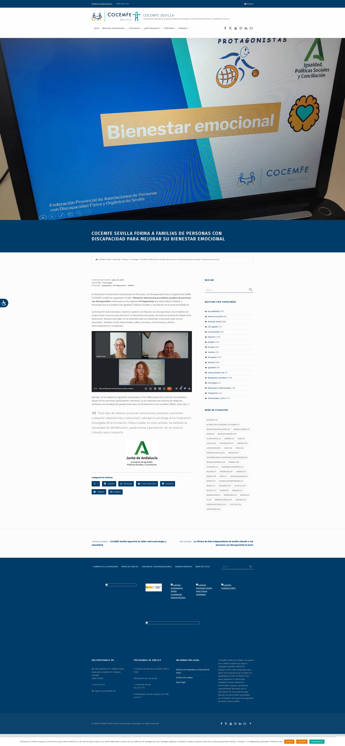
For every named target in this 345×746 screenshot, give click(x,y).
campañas (229, 438)
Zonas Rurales (213, 509)
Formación (212, 357)
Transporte (213, 393)
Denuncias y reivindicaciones (157, 566)
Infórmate (169, 28)
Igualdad (212, 367)
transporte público (223, 499)
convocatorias (213, 448)
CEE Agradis (213, 327)
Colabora (182, 28)
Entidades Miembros (215, 462)
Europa (211, 347)
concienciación (226, 443)
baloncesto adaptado (227, 434)
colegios (211, 443)
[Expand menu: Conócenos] (141, 28)
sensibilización (213, 495)
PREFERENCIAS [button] (317, 742)
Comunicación (214, 332)
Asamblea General (241, 429)
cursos (240, 448)
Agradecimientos (183, 566)
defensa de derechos (215, 452)
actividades (212, 420)
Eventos (211, 352)
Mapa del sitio (203, 566)
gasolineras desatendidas (232, 467)
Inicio (96, 28)
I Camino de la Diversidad (105, 566)
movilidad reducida (239, 476)
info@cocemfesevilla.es (102, 4)
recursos (211, 490)
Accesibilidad (213, 311)
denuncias (233, 452)
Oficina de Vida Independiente (231, 481)
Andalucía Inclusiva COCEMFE (218, 429)
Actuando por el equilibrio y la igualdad (222, 424)
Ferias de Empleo (129, 566)
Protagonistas (119, 285)
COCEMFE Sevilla (158, 15)
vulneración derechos (216, 504)
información (226, 471)
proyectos (240, 485)
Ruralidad (237, 490)
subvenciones (230, 495)
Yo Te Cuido (235, 504)
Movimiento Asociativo (217, 378)
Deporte (211, 337)
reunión (224, 490)
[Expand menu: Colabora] (188, 28)
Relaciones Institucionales (219, 388)
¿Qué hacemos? (152, 28)
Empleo (211, 342)
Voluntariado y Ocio (216, 398)
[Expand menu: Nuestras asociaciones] (126, 28)
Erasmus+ (234, 462)
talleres (130, 285)
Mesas (223, 476)
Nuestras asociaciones (113, 28)
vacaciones (240, 499)
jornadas (241, 471)
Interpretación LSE (216, 372)
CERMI (241, 438)
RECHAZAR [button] (302, 742)
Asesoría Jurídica (215, 316)
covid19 (228, 448)
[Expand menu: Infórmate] (175, 28)
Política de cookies (184, 677)
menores (211, 476)
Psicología (107, 283)
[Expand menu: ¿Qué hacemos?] (161, 28)
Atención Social (214, 321)
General (211, 362)
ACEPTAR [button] (289, 742)
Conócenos (134, 28)
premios (210, 485)
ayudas (210, 434)
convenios (242, 443)
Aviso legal (180, 682)
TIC (208, 499)
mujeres (210, 481)
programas (106, 285)
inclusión (211, 471)
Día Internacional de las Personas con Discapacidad (226, 457)
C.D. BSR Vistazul (213, 438)
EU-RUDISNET (212, 467)
